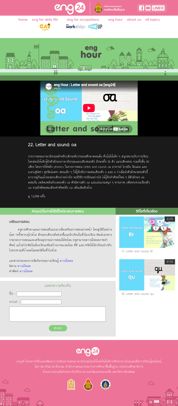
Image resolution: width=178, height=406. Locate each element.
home (23, 19)
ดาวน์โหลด (66, 261)
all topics (152, 19)
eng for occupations (83, 19)
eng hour (115, 19)
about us (134, 19)
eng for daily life (45, 19)
